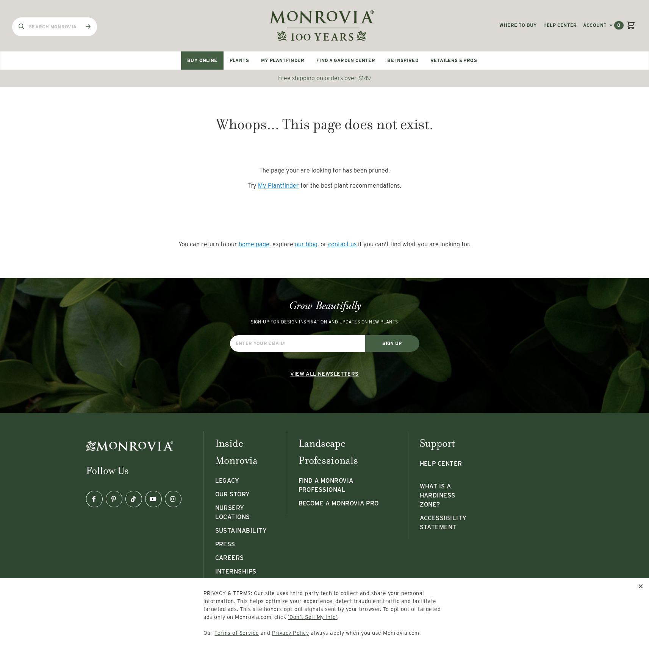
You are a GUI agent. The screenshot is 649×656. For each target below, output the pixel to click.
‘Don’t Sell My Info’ (313, 617)
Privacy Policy (290, 633)
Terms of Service (236, 633)
